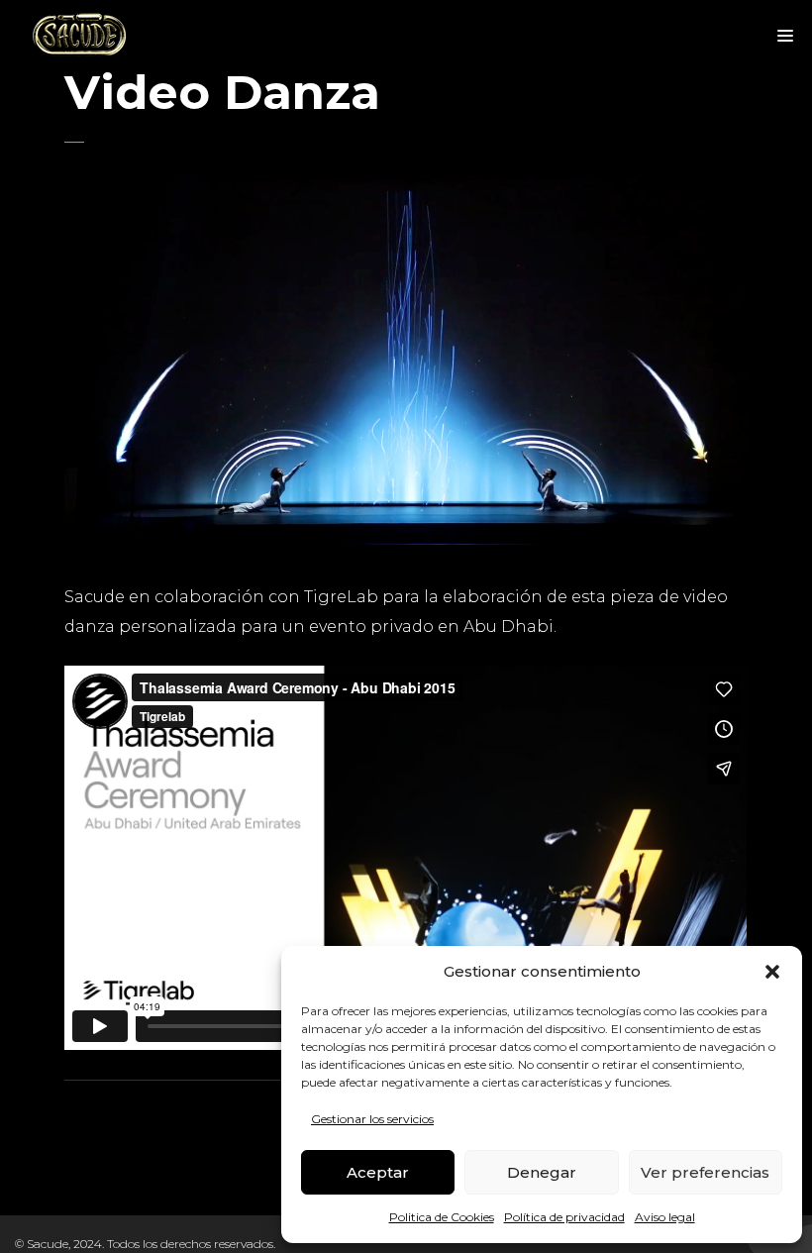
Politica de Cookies (441, 1216)
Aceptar (378, 1172)
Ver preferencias (705, 1172)
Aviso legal (665, 1216)
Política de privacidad (564, 1216)
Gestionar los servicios (372, 1118)
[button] (772, 972)
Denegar (541, 1172)
